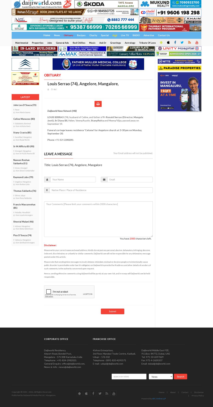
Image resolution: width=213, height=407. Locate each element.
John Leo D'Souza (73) (24, 105)
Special (105, 35)
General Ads (62, 42)
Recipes (81, 35)
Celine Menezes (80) (24, 119)
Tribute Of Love (147, 42)
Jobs (49, 42)
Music (92, 42)
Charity (93, 35)
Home (161, 392)
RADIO (136, 35)
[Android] (161, 42)
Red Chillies (79, 42)
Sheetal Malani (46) (23, 221)
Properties (37, 42)
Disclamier (199, 392)
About (173, 392)
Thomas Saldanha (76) (24, 191)
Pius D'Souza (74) (22, 235)
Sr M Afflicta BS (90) (23, 146)
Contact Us (164, 35)
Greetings (115, 42)
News (57, 35)
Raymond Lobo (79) (23, 177)
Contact (184, 392)
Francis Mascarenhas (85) (24, 206)
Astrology (130, 42)
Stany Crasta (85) (22, 132)
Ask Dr (102, 42)
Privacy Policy (198, 395)
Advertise (149, 35)
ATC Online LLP (159, 398)
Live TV (125, 35)
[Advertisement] (180, 134)
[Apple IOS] (168, 42)
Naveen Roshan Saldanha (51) (21, 162)
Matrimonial (21, 42)
